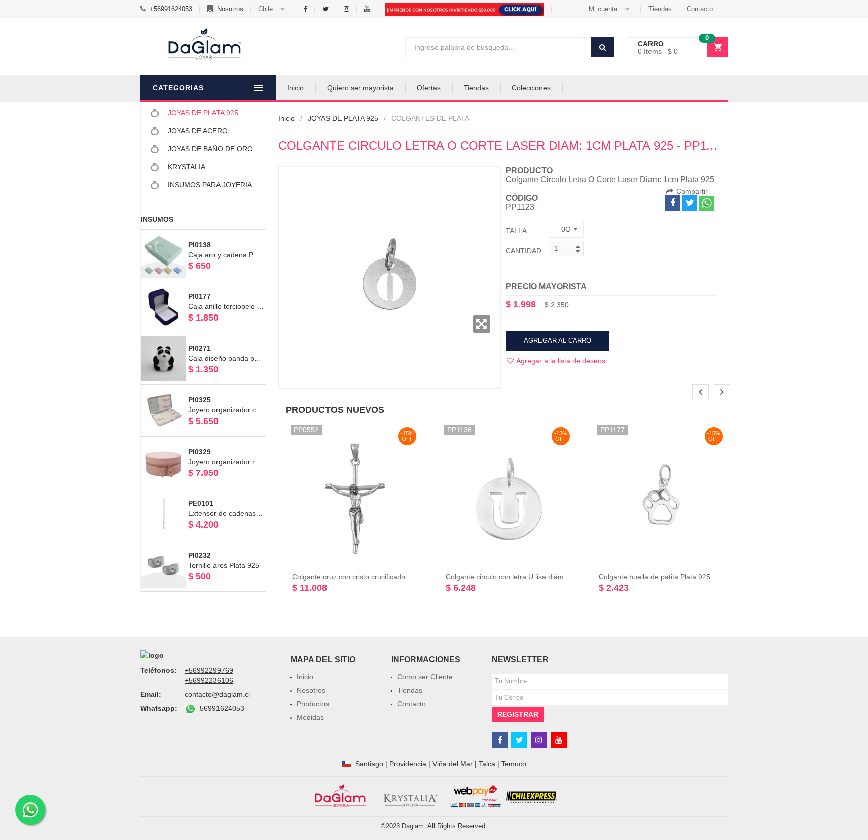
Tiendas (660, 9)
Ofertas (429, 88)
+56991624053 (171, 9)
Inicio (295, 88)
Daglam (413, 826)
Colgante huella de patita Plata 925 (654, 577)
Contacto (700, 9)
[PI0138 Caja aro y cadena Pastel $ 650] (203, 234)
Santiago (369, 764)
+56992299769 (209, 670)
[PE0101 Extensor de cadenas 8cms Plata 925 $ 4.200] (203, 492)
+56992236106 (209, 680)
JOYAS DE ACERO (197, 131)
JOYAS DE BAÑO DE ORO (209, 149)
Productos (313, 704)
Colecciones (531, 88)
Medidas (310, 717)
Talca (487, 764)
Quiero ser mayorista (360, 88)
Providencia (407, 764)
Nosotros (230, 9)
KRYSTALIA (185, 167)
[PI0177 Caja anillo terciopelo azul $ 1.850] (203, 285)
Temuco (513, 764)
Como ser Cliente (425, 677)
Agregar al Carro (557, 340)
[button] (273, 9)
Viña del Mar (452, 764)
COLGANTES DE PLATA (430, 118)
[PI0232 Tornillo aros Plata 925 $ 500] (203, 544)
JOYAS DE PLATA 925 (202, 113)
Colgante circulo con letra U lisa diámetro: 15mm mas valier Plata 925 (556, 577)
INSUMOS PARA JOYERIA (209, 185)
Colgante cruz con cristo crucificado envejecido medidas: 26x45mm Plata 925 (415, 577)
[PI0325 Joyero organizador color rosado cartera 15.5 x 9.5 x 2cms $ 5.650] (203, 389)
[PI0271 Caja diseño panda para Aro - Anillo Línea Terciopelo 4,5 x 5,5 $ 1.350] (203, 337)
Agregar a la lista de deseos (560, 361)
